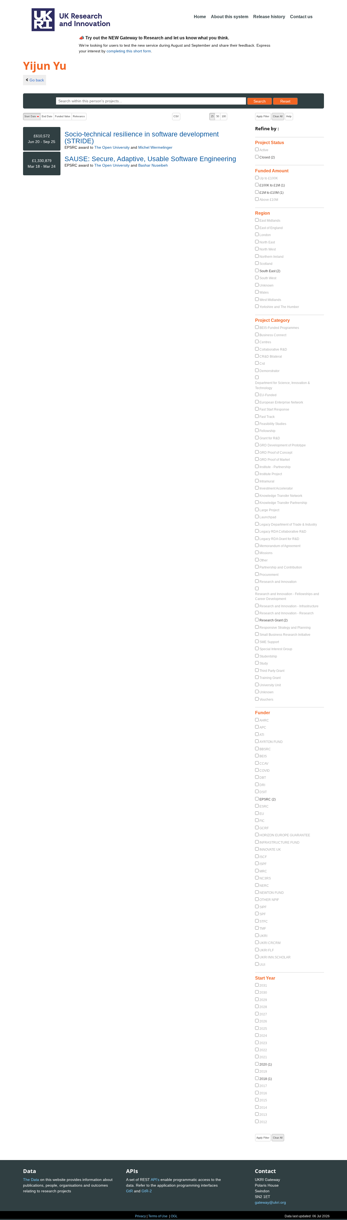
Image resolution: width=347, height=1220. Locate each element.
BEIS (263, 756)
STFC (263, 921)
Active (263, 150)
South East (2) (269, 271)
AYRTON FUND (271, 742)
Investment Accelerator (276, 488)
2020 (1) (265, 1064)
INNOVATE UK (270, 850)
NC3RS (265, 878)
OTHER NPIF (269, 900)
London (265, 235)
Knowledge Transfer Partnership (283, 503)
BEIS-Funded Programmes (279, 328)
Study (263, 663)
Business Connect (272, 335)
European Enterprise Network (281, 402)
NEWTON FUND (271, 893)
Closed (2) (267, 157)
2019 (263, 1071)
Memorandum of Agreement (279, 546)
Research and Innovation (278, 582)
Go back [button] (37, 80)
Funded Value (62, 116)
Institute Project (270, 474)
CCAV (263, 763)
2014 (263, 1108)
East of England (271, 228)
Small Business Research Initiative (284, 635)
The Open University (112, 147)
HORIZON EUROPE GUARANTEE (284, 835)
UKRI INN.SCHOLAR (275, 957)
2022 (263, 1050)
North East (267, 242)
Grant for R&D (269, 438)
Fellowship (267, 431)
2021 (263, 1057)
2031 (263, 985)
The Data (31, 1179)
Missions (265, 553)
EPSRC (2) (267, 799)
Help (288, 116)
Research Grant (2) (273, 620)
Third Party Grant (271, 671)
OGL (174, 1216)
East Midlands (269, 221)
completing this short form (129, 51)
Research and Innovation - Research (286, 613)
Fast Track (267, 417)
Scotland (265, 264)
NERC (264, 886)
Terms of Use (158, 1216)
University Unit (270, 685)
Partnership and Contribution (280, 567)
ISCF (263, 857)
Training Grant (270, 678)
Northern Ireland (271, 257)
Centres (265, 342)
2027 (263, 1014)
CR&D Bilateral (270, 356)
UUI (262, 965)
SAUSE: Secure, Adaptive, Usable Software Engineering (150, 159)
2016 (263, 1093)
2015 (263, 1100)
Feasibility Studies (272, 424)
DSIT (263, 792)
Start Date (32, 117)
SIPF (262, 907)
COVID (264, 771)
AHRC (264, 720)
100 (224, 116)
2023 (263, 1043)
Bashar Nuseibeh (153, 165)
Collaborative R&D (273, 349)
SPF (262, 914)
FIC (262, 821)
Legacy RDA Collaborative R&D (282, 531)
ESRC (264, 806)
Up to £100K (268, 178)
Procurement (268, 575)
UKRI (263, 936)
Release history (269, 16)
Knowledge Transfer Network (280, 496)
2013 (263, 1115)
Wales (264, 292)
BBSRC (265, 749)
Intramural (266, 481)
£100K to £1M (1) (272, 185)
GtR (129, 1191)
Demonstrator (269, 371)
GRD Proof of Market (274, 460)
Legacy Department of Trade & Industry (288, 524)
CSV (176, 116)
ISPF (262, 864)
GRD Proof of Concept (275, 453)
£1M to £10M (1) (271, 193)
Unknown (266, 285)
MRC (263, 871)
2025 (263, 1029)
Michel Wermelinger (155, 147)
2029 (263, 1000)
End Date (47, 116)
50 (217, 116)
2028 (263, 1007)
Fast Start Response (274, 409)
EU (261, 814)
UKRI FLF (266, 950)
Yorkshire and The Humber (279, 307)
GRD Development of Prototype (282, 445)
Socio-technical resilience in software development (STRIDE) (142, 137)
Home (200, 16)
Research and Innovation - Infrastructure (289, 606)
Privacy (140, 1216)
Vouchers (266, 699)
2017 (263, 1086)
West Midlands (270, 300)
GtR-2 (147, 1191)
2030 (263, 993)
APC (262, 727)
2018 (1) (265, 1079)
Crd (262, 364)
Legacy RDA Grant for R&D (279, 539)
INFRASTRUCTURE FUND (279, 842)
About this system (229, 16)
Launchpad (267, 517)
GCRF (264, 828)
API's (155, 1179)
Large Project (269, 510)
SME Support (269, 642)
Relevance (79, 116)
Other (263, 560)
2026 (263, 1021)
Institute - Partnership (275, 467)
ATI (261, 735)
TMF (262, 928)
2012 (263, 1122)
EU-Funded (268, 395)
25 (212, 116)
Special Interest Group (275, 649)
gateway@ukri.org (270, 1202)
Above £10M (268, 200)
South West (267, 278)
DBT (262, 778)
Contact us (301, 16)
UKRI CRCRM (270, 943)
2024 (263, 1036)
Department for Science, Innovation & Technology (282, 385)
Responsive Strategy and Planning (285, 628)
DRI (262, 785)
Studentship (268, 656)
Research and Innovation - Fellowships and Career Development (287, 596)
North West (267, 249)
